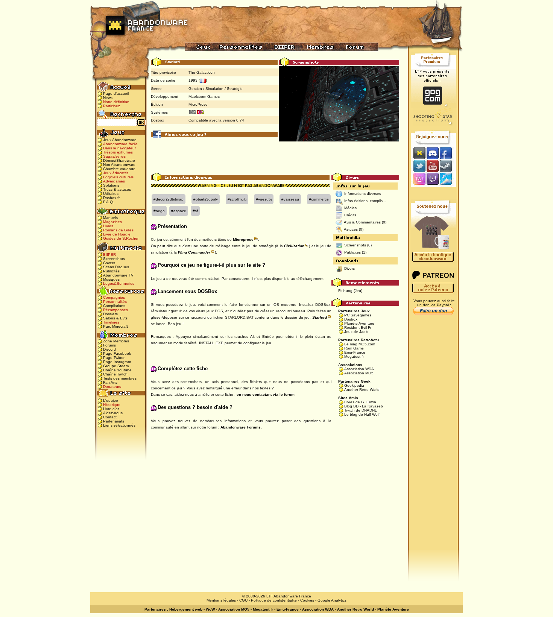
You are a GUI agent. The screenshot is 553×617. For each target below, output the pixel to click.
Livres (108, 226)
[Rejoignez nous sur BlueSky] (448, 179)
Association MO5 (359, 373)
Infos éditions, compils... (365, 201)
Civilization (294, 246)
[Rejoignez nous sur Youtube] (432, 166)
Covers (109, 263)
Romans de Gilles (118, 230)
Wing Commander (194, 252)
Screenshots (114, 259)
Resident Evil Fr (357, 327)
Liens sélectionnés (119, 425)
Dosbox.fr (111, 198)
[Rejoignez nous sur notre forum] (418, 153)
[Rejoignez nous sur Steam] (448, 166)
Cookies (307, 600)
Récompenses (115, 310)
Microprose (243, 239)
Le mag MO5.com (359, 344)
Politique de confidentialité (274, 600)
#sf (195, 211)
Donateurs (112, 386)
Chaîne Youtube (117, 370)
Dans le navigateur (119, 148)
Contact (110, 417)
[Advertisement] (275, 155)
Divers (349, 268)
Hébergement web (185, 609)
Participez (111, 106)
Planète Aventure (359, 323)
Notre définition (116, 102)
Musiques (111, 279)
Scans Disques (116, 267)
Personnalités (115, 301)
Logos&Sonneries (118, 283)
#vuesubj (264, 199)
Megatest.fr (354, 356)
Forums (109, 345)
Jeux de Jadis (356, 332)
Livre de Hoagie (117, 234)
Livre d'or (111, 409)
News (107, 98)
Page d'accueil (116, 93)
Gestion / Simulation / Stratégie (215, 89)
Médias (350, 208)
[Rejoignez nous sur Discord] (432, 153)
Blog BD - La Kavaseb (363, 406)
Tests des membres (120, 378)
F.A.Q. (108, 202)
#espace (178, 211)
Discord (109, 349)
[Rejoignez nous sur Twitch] (432, 179)
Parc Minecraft (115, 326)
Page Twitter (114, 358)
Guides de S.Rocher (120, 238)
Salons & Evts (115, 318)
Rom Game (354, 348)
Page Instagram (117, 362)
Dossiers (110, 314)
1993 (193, 80)
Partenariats (113, 421)
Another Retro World (362, 390)
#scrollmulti (237, 199)
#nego (159, 211)
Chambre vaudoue (119, 169)
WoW (210, 609)
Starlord (319, 317)
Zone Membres (116, 341)
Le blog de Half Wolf (362, 414)
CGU (243, 600)
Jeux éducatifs (115, 173)
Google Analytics (332, 600)
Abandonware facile (120, 144)
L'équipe (110, 400)
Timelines (111, 322)
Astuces (351, 229)
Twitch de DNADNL (360, 410)
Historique (111, 405)
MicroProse (198, 104)
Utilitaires (110, 193)
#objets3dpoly (205, 199)
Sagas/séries (114, 156)
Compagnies (114, 297)
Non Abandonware (119, 165)
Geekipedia (354, 385)
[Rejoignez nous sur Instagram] (418, 179)
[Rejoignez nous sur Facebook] (448, 153)
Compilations (114, 306)
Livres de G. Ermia (360, 402)
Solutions (111, 185)
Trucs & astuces (117, 189)
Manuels (110, 218)
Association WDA (359, 369)
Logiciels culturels (118, 177)
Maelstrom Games (204, 96)
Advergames (114, 181)
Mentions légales (221, 600)
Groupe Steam (116, 366)
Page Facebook (117, 353)
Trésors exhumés (118, 152)
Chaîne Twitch (115, 374)
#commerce (319, 199)
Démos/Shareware (119, 160)
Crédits (350, 215)
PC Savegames (357, 315)
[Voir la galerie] (339, 104)
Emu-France (354, 352)
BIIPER (109, 254)
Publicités (111, 271)
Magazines (112, 222)
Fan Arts (110, 382)
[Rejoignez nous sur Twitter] (418, 166)
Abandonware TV (118, 275)
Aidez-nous (113, 413)
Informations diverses (362, 193)
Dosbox (350, 319)
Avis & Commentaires (362, 222)
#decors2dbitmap (168, 199)
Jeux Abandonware (120, 140)
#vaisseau (290, 199)
